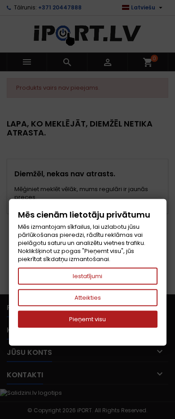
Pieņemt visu (87, 319)
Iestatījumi (87, 276)
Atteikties (87, 297)
